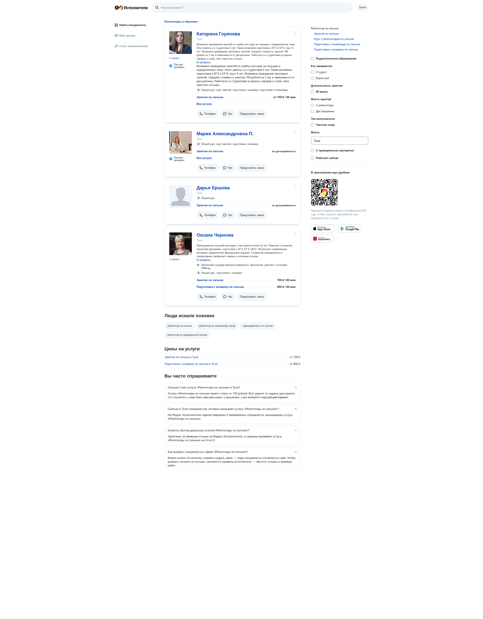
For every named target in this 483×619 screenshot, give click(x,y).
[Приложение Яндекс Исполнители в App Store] (322, 228)
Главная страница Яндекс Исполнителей (131, 7)
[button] (208, 114)
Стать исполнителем (133, 46)
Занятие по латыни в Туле (181, 357)
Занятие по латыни (210, 97)
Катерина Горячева (218, 33)
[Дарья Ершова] (180, 196)
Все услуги (204, 103)
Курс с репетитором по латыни (334, 39)
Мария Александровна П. (225, 133)
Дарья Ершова (213, 187)
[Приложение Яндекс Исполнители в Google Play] (349, 228)
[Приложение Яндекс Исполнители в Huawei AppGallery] (322, 239)
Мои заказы (127, 35)
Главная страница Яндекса (117, 7)
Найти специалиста (132, 25)
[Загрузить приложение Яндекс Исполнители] (339, 192)
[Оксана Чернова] (180, 243)
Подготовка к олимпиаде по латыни (337, 44)
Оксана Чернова (215, 235)
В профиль (204, 62)
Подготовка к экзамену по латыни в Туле (191, 363)
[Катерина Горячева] (180, 42)
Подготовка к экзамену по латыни (220, 286)
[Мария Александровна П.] (180, 142)
